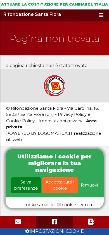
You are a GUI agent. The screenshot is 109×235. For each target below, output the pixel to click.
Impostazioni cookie (57, 231)
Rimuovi (89, 185)
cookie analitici (39, 204)
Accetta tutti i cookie (60, 185)
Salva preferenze (26, 185)
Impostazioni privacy (60, 120)
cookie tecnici (77, 204)
